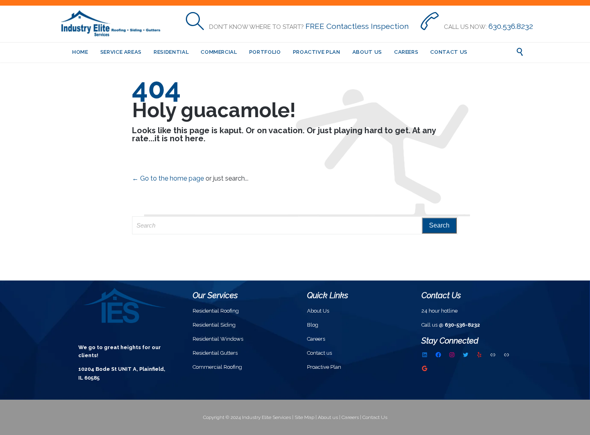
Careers (316, 339)
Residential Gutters (215, 353)
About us (328, 417)
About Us (318, 311)
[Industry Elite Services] (113, 23)
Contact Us (374, 417)
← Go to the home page (168, 178)
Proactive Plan (324, 367)
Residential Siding (214, 325)
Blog (312, 325)
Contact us (319, 353)
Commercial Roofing (217, 367)
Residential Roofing (216, 311)
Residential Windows (218, 339)
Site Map (304, 417)
